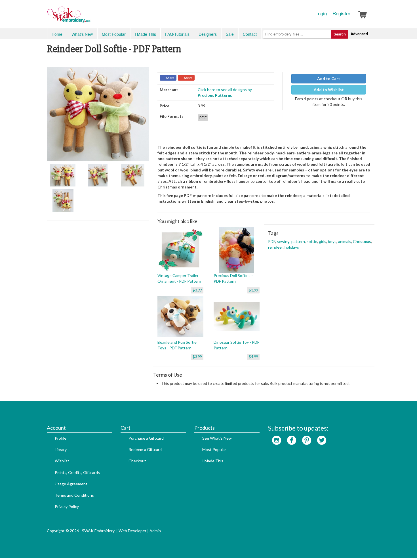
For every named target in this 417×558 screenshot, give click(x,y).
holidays (292, 247)
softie (312, 241)
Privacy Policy (67, 506)
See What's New (217, 438)
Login (321, 13)
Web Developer (132, 530)
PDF (271, 241)
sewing (283, 241)
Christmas (362, 241)
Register (341, 13)
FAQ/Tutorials (177, 34)
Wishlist (62, 460)
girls (322, 241)
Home (57, 34)
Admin (155, 530)
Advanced (359, 33)
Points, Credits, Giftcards (77, 472)
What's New (82, 34)
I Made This (145, 34)
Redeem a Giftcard (145, 449)
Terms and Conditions (74, 495)
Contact (250, 34)
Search (340, 34)
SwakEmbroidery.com (89, 17)
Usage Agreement (71, 483)
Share (170, 77)
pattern (298, 241)
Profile (60, 438)
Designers (208, 34)
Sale (230, 34)
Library (61, 449)
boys (332, 241)
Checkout (137, 460)
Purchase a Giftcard (146, 438)
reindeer (275, 247)
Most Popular (114, 34)
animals (344, 241)
